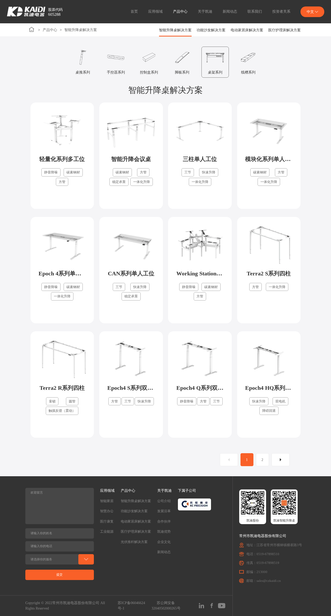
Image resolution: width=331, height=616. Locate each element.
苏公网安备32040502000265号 (166, 605)
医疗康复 (107, 521)
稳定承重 (119, 182)
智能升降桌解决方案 (80, 30)
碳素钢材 (73, 172)
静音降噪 (51, 172)
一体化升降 (141, 182)
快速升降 (208, 172)
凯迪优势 (164, 531)
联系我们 (254, 11)
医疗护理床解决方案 (284, 30)
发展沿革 (164, 511)
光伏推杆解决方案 (134, 542)
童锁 (52, 401)
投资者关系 (281, 11)
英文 (312, 35)
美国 (312, 46)
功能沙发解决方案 (211, 30)
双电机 (280, 401)
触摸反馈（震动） (62, 411)
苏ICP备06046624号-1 (131, 605)
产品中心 (180, 11)
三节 (187, 172)
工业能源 (107, 531)
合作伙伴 (164, 521)
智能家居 (107, 501)
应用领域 (155, 11)
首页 (134, 11)
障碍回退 (269, 411)
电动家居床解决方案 (247, 30)
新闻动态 (230, 11)
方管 (62, 182)
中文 (312, 24)
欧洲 (312, 57)
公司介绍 (164, 501)
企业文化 (164, 542)
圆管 (72, 401)
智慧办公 (107, 511)
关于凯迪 (205, 11)
